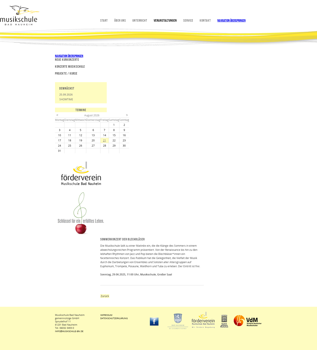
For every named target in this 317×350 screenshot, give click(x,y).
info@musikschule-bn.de (69, 331)
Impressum (106, 314)
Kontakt (205, 20)
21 (104, 140)
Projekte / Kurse (66, 73)
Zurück (105, 296)
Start (104, 20)
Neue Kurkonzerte (67, 59)
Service (188, 20)
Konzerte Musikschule (70, 66)
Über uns (120, 20)
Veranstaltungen (165, 20)
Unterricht (139, 20)
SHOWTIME (66, 99)
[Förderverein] (81, 184)
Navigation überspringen (231, 20)
